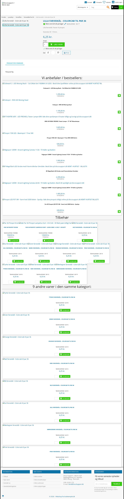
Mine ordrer (38, 476)
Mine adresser (39, 483)
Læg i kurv (56, 44)
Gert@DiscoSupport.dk (76, 484)
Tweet (53, 53)
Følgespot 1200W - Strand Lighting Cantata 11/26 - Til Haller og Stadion (62, 154)
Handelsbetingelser (10, 486)
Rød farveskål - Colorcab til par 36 (43, 269)
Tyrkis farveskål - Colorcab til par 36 (16, 269)
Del (48, 53)
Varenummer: (69, 24)
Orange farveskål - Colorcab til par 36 (69, 248)
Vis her (62, 83)
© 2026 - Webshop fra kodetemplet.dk (62, 496)
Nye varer (7, 480)
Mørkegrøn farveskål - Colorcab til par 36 (71, 269)
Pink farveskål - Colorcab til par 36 (62, 451)
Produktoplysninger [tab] (15, 63)
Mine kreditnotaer (40, 480)
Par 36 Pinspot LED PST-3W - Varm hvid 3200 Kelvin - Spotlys (62, 204)
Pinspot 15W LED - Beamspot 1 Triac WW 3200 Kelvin (62, 138)
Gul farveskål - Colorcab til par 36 (15, 248)
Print (67, 53)
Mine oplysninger (40, 486)
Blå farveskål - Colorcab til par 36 (85, 227)
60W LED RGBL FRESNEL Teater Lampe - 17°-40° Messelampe (62, 121)
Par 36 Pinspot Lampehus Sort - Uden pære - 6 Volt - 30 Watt (45, 227)
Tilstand (8, 72)
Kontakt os (7, 483)
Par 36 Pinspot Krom (11, 227)
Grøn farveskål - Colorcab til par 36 (41, 248)
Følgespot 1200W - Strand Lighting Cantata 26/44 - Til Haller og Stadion (62, 187)
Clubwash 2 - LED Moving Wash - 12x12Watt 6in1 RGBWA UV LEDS (62, 88)
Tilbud (6, 476)
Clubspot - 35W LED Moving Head (62, 105)
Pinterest (58, 53)
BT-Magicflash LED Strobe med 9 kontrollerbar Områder (62, 171)
